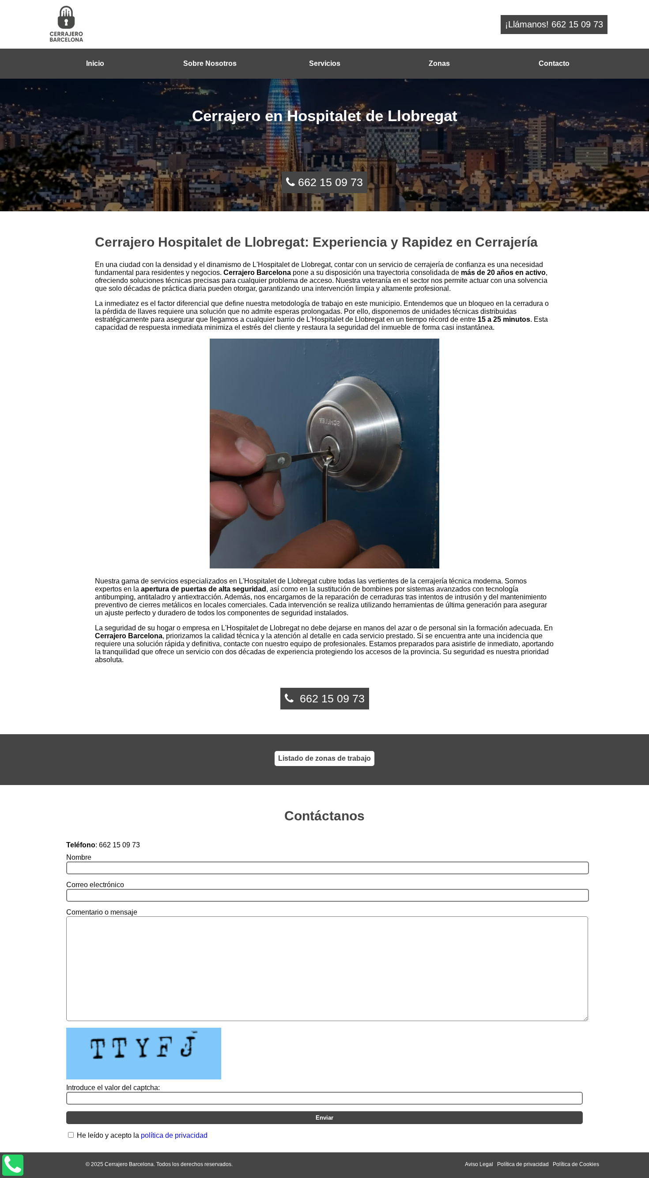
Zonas (439, 63)
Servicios (324, 63)
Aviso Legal (479, 1164)
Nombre (78, 857)
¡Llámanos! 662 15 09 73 (554, 24)
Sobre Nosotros (210, 63)
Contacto (554, 63)
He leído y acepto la (142, 1135)
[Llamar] (12, 1165)
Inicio (95, 63)
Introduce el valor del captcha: (113, 1087)
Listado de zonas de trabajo (324, 758)
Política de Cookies (576, 1164)
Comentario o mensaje (101, 912)
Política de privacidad (523, 1164)
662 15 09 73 (330, 182)
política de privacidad (174, 1135)
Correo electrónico (95, 884)
